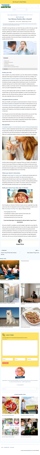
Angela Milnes (12, 21)
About (2, 447)
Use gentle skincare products (8, 62)
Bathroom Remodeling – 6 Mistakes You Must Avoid (7, 303)
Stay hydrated (6, 63)
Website (29, 359)
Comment (5, 339)
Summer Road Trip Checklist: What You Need (27, 415)
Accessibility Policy (6, 447)
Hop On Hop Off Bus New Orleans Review (8, 252)
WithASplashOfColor (29, 450)
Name (4, 359)
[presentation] (9, 269)
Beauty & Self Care (20, 17)
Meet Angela (20, 377)
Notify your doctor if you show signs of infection (11, 66)
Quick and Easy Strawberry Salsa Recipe (8, 415)
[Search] (36, 389)
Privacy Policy (12, 447)
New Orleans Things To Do (33, 251)
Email (16, 359)
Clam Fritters (23, 2)
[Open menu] (38, 6)
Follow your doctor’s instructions (9, 65)
